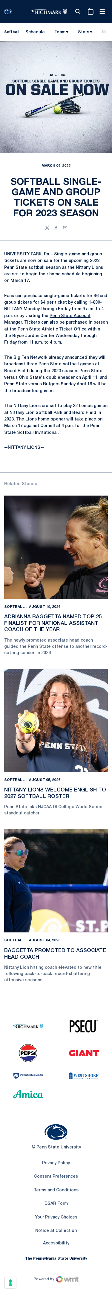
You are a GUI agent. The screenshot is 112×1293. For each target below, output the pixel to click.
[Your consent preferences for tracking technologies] (10, 1282)
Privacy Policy (56, 1163)
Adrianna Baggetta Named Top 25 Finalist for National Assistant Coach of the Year (53, 623)
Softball (14, 607)
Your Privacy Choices (56, 1217)
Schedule (35, 32)
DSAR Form (56, 1204)
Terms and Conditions (56, 1190)
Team (59, 32)
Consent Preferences (56, 1177)
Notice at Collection (56, 1231)
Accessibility (56, 1243)
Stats (83, 32)
